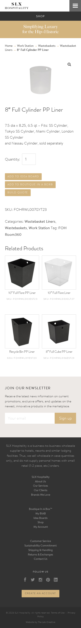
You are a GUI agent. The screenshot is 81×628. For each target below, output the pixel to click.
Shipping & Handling (40, 550)
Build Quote (17, 192)
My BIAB (40, 513)
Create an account (40, 593)
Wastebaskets (46, 46)
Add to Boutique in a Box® (30, 184)
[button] (69, 64)
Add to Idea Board (23, 176)
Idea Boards (40, 518)
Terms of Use (57, 613)
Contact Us (40, 559)
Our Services (40, 486)
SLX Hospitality (41, 477)
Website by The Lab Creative (40, 622)
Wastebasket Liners (40, 222)
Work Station (25, 46)
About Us (40, 481)
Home (9, 46)
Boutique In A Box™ (40, 509)
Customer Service (40, 541)
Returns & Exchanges (40, 555)
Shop (41, 522)
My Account (40, 527)
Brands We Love (40, 495)
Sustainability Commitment (40, 546)
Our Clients (40, 490)
